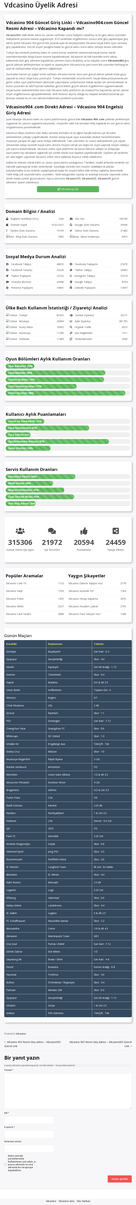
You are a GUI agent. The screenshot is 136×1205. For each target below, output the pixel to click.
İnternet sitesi (12, 1141)
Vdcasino (21, 1033)
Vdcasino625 (89, 178)
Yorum (8, 1070)
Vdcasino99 (104, 178)
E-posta (9, 1127)
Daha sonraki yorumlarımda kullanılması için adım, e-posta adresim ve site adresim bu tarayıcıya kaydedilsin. (22, 1163)
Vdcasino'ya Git (69, 189)
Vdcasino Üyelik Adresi (41, 4)
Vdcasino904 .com (16, 35)
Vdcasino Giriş (66, 1201)
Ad (6, 1113)
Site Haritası (83, 1201)
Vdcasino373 (73, 178)
